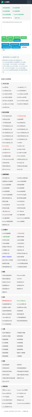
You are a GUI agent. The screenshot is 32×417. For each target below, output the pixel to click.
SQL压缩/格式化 (21, 122)
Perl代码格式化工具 (22, 139)
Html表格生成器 (6, 156)
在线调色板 (20, 310)
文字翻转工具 (5, 250)
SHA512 (5, 40)
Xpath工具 (19, 169)
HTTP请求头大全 (21, 393)
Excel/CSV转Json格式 (22, 100)
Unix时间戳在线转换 (22, 263)
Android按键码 (21, 221)
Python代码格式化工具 (23, 132)
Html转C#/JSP (6, 149)
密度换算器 (5, 356)
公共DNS (19, 278)
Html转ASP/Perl (6, 152)
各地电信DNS (20, 282)
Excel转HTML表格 (22, 152)
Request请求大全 (6, 393)
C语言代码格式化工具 (22, 136)
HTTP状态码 (5, 396)
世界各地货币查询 (7, 371)
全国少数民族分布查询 (23, 374)
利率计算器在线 (6, 332)
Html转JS (19, 142)
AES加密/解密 (16, 7)
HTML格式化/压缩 (7, 116)
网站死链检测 (20, 314)
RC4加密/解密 (16, 11)
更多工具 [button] (17, 17)
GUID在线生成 (6, 204)
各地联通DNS (5, 285)
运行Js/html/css (6, 169)
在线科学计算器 (6, 336)
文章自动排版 (20, 233)
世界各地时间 (5, 368)
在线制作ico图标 (6, 307)
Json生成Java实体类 (22, 94)
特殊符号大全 (20, 378)
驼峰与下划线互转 (7, 256)
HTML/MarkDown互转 (8, 159)
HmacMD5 (17, 40)
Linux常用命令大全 (7, 406)
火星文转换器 (20, 240)
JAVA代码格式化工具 (22, 129)
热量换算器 (5, 339)
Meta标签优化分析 (7, 320)
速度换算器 (20, 349)
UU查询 (6, 2)
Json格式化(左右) (6, 90)
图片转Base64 (6, 211)
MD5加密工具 (5, 178)
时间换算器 (5, 349)
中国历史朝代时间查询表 (8, 378)
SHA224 (10, 37)
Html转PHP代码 (21, 149)
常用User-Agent (6, 390)
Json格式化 (5, 87)
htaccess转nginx (21, 300)
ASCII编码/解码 (21, 214)
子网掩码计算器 (21, 332)
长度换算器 (5, 346)
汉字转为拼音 (5, 240)
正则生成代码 (5, 162)
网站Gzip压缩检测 (7, 314)
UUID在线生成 (20, 201)
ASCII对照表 (20, 396)
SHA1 (4, 37)
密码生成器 (5, 201)
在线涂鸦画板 (5, 364)
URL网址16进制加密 (22, 178)
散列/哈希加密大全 (7, 17)
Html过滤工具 (20, 162)
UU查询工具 (25, 411)
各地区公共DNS (6, 282)
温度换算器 (20, 346)
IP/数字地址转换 (21, 208)
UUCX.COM (17, 411)
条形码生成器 (5, 208)
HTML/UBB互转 (21, 156)
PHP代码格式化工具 (7, 126)
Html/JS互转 (5, 146)
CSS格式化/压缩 (21, 116)
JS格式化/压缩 (6, 119)
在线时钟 (19, 364)
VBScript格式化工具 (7, 142)
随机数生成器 (5, 263)
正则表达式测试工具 (22, 159)
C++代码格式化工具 (7, 139)
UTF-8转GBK (20, 211)
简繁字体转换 (20, 236)
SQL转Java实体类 (21, 97)
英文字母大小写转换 (7, 260)
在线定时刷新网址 (7, 310)
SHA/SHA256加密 (21, 194)
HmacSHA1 (6, 44)
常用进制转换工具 (7, 266)
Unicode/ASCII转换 (7, 214)
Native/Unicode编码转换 (23, 218)
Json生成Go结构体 (7, 97)
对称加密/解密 (6, 7)
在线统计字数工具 (7, 246)
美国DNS (4, 292)
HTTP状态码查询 (6, 324)
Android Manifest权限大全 (24, 403)
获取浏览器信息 (6, 278)
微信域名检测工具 (7, 300)
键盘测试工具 (5, 224)
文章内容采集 (6, 236)
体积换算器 (20, 339)
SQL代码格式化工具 (7, 132)
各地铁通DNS (5, 288)
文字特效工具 (5, 253)
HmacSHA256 (24, 44)
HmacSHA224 (14, 44)
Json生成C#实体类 (7, 94)
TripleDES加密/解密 (19, 14)
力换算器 (19, 356)
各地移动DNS (20, 285)
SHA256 (17, 37)
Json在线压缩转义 (21, 90)
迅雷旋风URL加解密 (7, 181)
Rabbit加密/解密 (7, 14)
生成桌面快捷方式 (7, 304)
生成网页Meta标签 (22, 307)
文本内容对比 (20, 243)
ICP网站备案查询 (21, 317)
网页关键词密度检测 (22, 320)
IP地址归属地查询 (6, 275)
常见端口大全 (20, 400)
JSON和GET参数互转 (22, 104)
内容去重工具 (20, 250)
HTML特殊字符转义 (7, 400)
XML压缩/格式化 (21, 126)
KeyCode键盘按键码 (7, 221)
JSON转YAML (6, 107)
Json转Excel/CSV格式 (8, 104)
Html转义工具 (20, 146)
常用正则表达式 (6, 166)
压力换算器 (5, 342)
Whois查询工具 (6, 317)
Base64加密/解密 (21, 181)
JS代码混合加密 (6, 122)
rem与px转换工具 (21, 304)
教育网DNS (20, 288)
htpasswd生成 (20, 204)
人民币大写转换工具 (22, 260)
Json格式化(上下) (21, 87)
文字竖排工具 (20, 246)
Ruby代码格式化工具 (7, 136)
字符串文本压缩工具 (22, 253)
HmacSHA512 (16, 47)
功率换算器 (20, 342)
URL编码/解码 (6, 218)
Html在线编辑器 (6, 233)
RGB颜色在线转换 (22, 266)
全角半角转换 (20, 256)
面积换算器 (20, 336)
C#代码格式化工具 (7, 129)
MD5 (10, 40)
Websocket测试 (21, 275)
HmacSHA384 (6, 47)
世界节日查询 (5, 374)
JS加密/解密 (20, 119)
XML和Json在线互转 (7, 100)
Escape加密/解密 (6, 184)
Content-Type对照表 (22, 390)
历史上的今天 (5, 381)
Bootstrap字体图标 (7, 403)
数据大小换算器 (21, 352)
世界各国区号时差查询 (23, 371)
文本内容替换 (5, 243)
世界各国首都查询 (21, 368)
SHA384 (23, 37)
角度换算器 (5, 352)
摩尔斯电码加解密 (21, 198)
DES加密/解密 (6, 11)
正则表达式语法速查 (22, 166)
